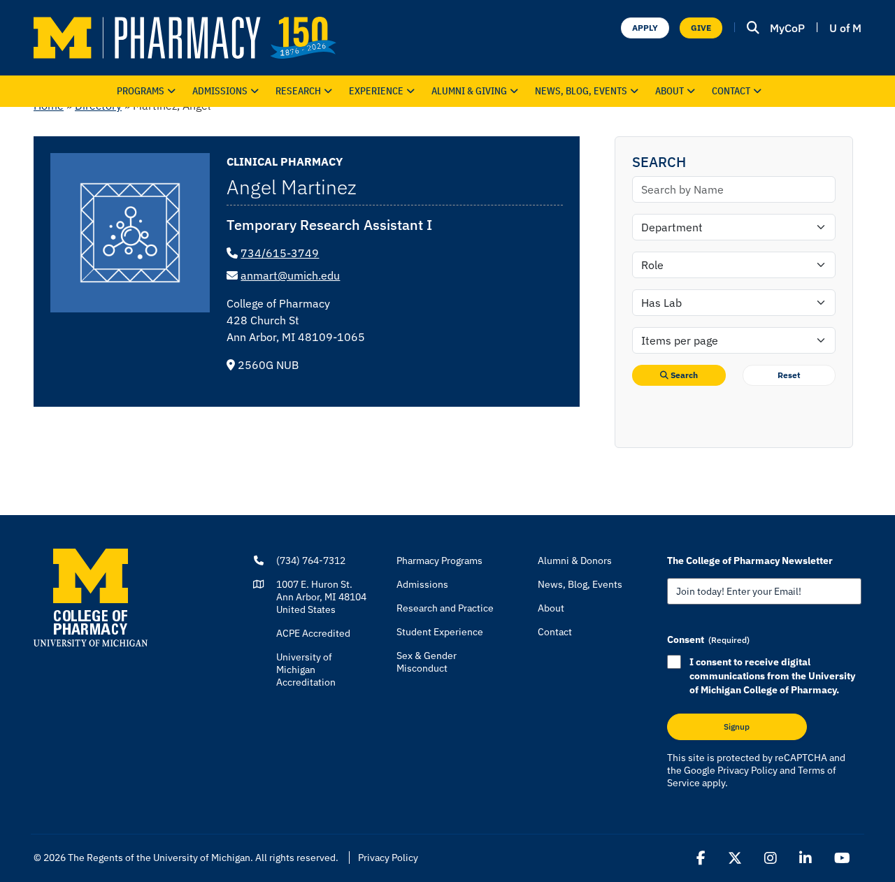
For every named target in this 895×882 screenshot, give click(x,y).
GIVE (701, 27)
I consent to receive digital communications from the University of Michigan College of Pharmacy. (772, 676)
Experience (376, 91)
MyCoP (787, 28)
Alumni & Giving (469, 91)
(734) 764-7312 (310, 560)
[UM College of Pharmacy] (91, 597)
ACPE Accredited (313, 633)
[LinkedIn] (805, 858)
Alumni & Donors (575, 560)
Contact (731, 91)
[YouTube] (842, 858)
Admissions (220, 91)
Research (298, 91)
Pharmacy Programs (439, 560)
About (669, 91)
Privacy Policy (747, 770)
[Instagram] (770, 858)
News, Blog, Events (581, 91)
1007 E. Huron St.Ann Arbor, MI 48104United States (321, 597)
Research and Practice (445, 608)
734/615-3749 (280, 253)
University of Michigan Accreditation (306, 669)
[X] (735, 858)
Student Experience (439, 632)
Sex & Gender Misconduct (426, 661)
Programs (140, 91)
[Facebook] (701, 858)
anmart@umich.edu (290, 275)
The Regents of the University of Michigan (159, 857)
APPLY (645, 27)
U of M (845, 28)
